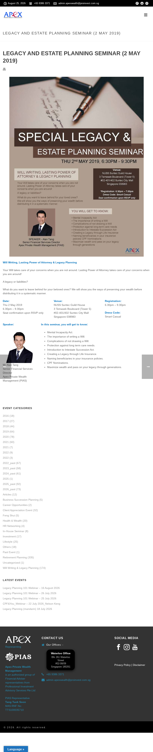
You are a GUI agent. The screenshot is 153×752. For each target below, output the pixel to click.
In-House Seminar (13, 531)
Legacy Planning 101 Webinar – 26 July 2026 (29, 593)
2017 (6, 421)
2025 (6, 478)
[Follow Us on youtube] (135, 647)
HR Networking (12, 525)
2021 (6, 442)
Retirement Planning (15, 557)
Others (7, 546)
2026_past (9, 489)
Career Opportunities (15, 504)
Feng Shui (9, 515)
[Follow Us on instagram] (127, 647)
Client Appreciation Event (17, 510)
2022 (6, 452)
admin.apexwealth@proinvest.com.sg (78, 3)
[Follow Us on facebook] (118, 647)
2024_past (9, 473)
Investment (9, 536)
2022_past (9, 463)
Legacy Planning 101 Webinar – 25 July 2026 (29, 598)
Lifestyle (8, 541)
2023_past (9, 468)
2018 (6, 426)
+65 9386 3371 (42, 3)
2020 (6, 436)
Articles (7, 494)
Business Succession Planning (21, 499)
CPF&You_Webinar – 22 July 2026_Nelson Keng (31, 603)
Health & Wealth (12, 520)
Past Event (9, 552)
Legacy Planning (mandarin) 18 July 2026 (27, 608)
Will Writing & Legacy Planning (21, 567)
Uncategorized (11, 562)
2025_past (9, 483)
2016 (6, 415)
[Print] (6, 69)
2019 (6, 431)
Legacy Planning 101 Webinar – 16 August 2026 (31, 587)
